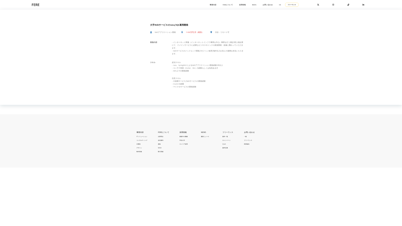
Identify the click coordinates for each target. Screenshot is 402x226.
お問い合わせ (268, 5)
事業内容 (213, 5)
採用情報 (242, 5)
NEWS (254, 5)
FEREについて (228, 5)
